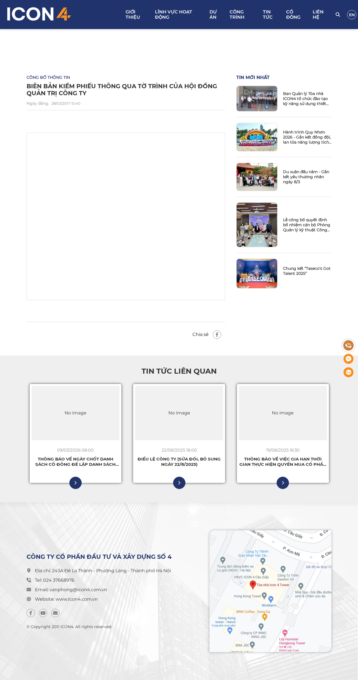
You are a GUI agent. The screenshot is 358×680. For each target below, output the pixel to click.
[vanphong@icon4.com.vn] (55, 613)
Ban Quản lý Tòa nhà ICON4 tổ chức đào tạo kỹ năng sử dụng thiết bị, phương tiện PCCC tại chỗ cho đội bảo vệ (307, 98)
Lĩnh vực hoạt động (173, 14)
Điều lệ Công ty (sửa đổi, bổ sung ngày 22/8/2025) (179, 461)
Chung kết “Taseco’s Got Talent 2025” (307, 271)
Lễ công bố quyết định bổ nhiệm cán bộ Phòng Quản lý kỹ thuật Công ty (306, 224)
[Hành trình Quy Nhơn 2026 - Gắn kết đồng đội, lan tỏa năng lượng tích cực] (256, 137)
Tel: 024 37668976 (54, 580)
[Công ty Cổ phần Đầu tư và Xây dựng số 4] (63, 14)
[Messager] (348, 359)
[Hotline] (348, 345)
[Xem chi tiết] (75, 483)
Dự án (213, 14)
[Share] (217, 334)
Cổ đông (293, 14)
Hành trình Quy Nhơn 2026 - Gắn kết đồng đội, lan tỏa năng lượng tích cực (307, 137)
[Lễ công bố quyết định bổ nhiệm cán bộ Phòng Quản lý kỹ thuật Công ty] (256, 224)
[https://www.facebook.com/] (31, 613)
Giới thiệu (133, 14)
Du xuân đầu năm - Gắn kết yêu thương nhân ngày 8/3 (306, 176)
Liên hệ (318, 14)
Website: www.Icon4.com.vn (66, 599)
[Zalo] (348, 372)
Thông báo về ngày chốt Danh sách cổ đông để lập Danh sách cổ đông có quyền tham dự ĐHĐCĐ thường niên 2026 (75, 461)
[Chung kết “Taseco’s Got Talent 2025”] (256, 273)
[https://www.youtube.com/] (43, 613)
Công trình (237, 14)
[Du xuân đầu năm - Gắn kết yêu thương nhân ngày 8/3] (256, 177)
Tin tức (268, 14)
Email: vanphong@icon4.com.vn (71, 589)
